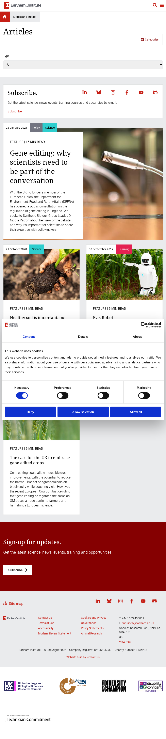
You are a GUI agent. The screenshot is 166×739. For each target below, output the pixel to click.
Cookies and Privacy (93, 617)
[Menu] (161, 5)
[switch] (62, 395)
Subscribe (14, 111)
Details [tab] (83, 336)
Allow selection (83, 411)
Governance (88, 623)
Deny (30, 411)
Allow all (136, 411)
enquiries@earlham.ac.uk (138, 623)
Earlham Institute (5, 17)
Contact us (45, 617)
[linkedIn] (84, 92)
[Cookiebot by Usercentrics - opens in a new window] (143, 325)
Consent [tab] (29, 336)
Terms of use (46, 623)
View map (125, 641)
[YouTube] (141, 92)
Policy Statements (92, 628)
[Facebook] (127, 92)
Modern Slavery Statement (54, 633)
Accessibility (45, 628)
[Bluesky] (98, 92)
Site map (16, 603)
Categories (152, 39)
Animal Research (91, 633)
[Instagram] (113, 92)
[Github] (155, 92)
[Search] (155, 6)
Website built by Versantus (83, 657)
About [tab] (137, 336)
